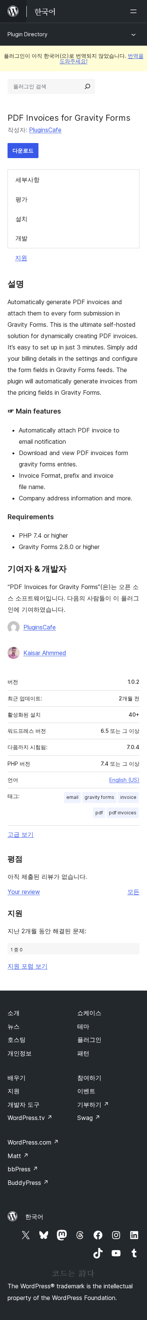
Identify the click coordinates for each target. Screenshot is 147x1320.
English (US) (124, 780)
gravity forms (99, 797)
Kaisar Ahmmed (44, 653)
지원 (21, 258)
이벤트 (86, 1091)
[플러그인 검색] (87, 86)
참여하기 (89, 1078)
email (72, 797)
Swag (88, 1118)
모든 (133, 891)
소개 (14, 1013)
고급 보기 (21, 834)
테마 (83, 1026)
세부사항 (27, 179)
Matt (18, 1156)
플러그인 (89, 1039)
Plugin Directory (27, 34)
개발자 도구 (24, 1104)
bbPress (23, 1169)
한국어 (34, 1216)
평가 (21, 199)
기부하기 (93, 1104)
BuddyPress (28, 1182)
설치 (21, 219)
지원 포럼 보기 (27, 966)
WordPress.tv (30, 1118)
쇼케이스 (89, 1013)
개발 (21, 238)
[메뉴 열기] (135, 11)
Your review (24, 891)
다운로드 (23, 150)
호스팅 (17, 1039)
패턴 (83, 1053)
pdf (99, 812)
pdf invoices (122, 812)
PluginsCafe (45, 130)
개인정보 (20, 1053)
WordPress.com (33, 1142)
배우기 (17, 1078)
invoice (128, 797)
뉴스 (14, 1026)
